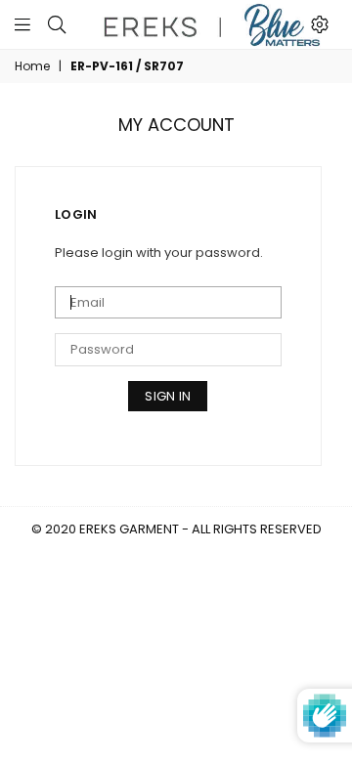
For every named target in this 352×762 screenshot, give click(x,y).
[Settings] (319, 24)
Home (32, 66)
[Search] (56, 24)
